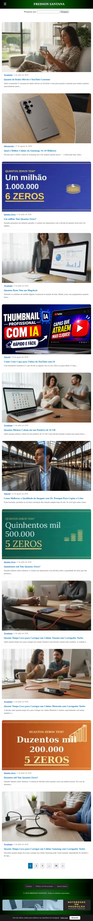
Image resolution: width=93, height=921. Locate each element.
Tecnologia (8, 75)
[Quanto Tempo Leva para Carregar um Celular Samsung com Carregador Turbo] (46, 816)
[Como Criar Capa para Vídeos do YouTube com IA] (46, 329)
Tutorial (7, 357)
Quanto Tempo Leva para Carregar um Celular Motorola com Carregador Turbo (44, 706)
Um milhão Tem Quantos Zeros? (20, 219)
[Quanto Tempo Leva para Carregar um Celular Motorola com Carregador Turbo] (46, 674)
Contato (29, 886)
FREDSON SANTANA (49, 4)
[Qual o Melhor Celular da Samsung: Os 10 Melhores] (46, 118)
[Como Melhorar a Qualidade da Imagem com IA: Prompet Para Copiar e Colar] (46, 466)
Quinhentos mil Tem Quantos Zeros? (22, 566)
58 (56, 865)
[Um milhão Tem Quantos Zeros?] (46, 187)
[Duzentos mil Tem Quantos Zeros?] (46, 745)
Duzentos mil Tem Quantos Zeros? (21, 777)
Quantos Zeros (10, 214)
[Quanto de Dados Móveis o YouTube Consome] (46, 47)
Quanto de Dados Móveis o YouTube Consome (27, 79)
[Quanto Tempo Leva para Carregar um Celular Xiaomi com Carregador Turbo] (46, 606)
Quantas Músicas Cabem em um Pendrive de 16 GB (29, 430)
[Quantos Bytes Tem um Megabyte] (46, 258)
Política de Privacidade (44, 886)
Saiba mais (64, 918)
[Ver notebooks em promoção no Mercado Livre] (46, 906)
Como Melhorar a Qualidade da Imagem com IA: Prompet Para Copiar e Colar (43, 498)
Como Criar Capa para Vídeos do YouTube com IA (29, 361)
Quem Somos (62, 886)
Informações (9, 146)
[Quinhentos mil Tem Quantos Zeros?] (46, 534)
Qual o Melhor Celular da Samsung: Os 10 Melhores (30, 150)
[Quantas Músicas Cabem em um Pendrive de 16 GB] (46, 398)
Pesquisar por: (30, 11)
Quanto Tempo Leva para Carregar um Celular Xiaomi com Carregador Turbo (43, 638)
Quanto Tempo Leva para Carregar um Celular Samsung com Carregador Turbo (44, 849)
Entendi (75, 918)
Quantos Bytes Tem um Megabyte (20, 290)
